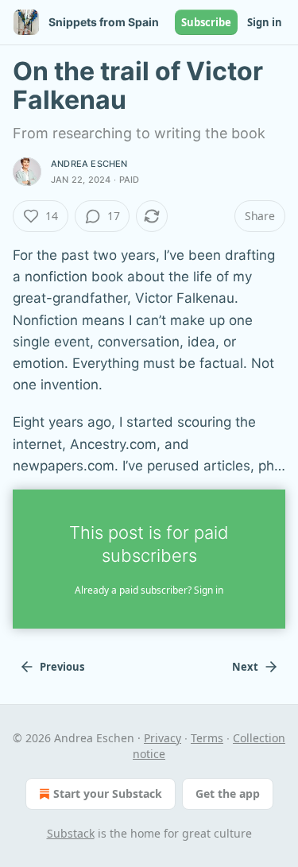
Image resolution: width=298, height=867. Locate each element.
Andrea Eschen (89, 163)
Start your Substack (107, 793)
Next (245, 667)
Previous (62, 667)
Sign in (264, 22)
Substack (71, 833)
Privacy (162, 737)
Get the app (227, 793)
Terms (207, 737)
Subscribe (206, 22)
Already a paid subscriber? (149, 590)
